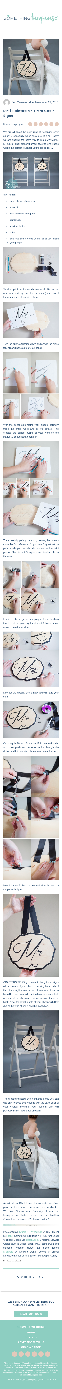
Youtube (57, 124)
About (31, 1332)
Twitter (36, 124)
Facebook (30, 124)
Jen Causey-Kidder (23, 102)
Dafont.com (32, 1239)
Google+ (46, 124)
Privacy (36, 1381)
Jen (10, 1235)
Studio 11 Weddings (30, 1231)
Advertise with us (31, 1342)
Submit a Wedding (31, 1327)
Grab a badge (31, 1347)
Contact (31, 1337)
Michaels (8, 1251)
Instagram (51, 124)
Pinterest (41, 124)
